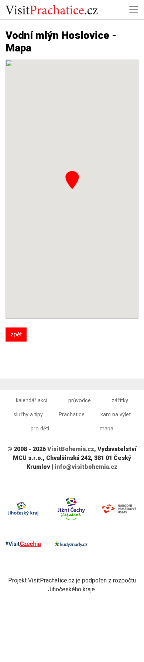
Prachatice (72, 414)
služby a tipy (28, 414)
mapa (106, 429)
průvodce (79, 400)
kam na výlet (115, 414)
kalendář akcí (31, 400)
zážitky (120, 400)
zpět (16, 334)
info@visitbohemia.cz (86, 466)
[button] (72, 180)
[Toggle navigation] (133, 9)
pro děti (40, 429)
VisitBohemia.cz (70, 449)
